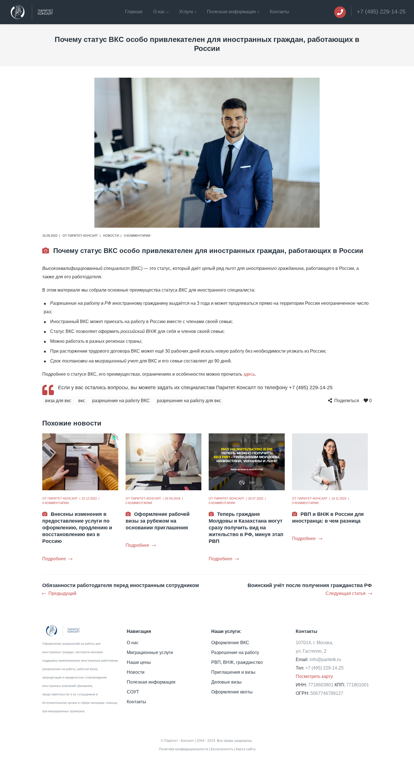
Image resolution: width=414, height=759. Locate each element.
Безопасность (222, 749)
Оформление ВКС (230, 642)
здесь (249, 374)
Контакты (136, 701)
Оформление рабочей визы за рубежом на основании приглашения (158, 520)
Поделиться (346, 400)
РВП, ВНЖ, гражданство (237, 662)
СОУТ (133, 691)
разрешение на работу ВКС (121, 400)
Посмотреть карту (314, 676)
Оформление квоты (232, 691)
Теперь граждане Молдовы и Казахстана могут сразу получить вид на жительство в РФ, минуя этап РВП (246, 527)
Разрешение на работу (235, 652)
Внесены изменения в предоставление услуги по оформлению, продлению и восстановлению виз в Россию (77, 527)
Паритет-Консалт (83, 235)
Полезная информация (151, 682)
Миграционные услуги (150, 652)
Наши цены (139, 662)
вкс (81, 400)
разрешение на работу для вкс (189, 400)
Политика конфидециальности (183, 749)
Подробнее (54, 558)
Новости (111, 235)
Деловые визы (226, 682)
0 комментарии (137, 235)
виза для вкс (58, 400)
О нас (133, 642)
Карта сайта (245, 749)
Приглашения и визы (233, 672)
